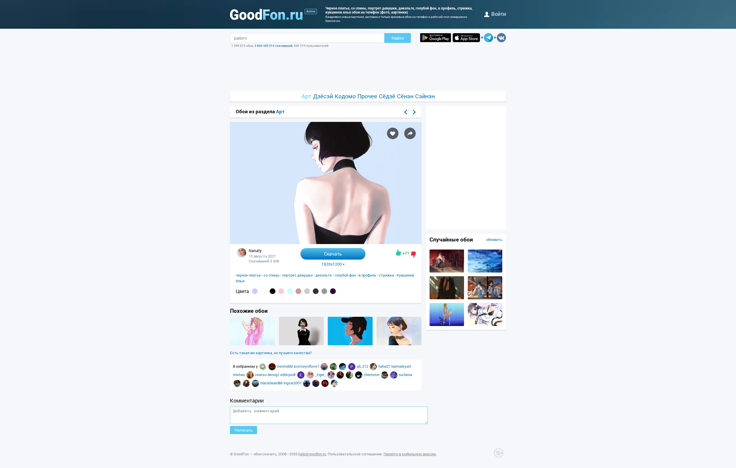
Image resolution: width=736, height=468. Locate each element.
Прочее (367, 96)
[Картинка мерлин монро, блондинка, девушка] (447, 324)
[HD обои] (435, 37)
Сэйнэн (425, 96)
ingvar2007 (292, 382)
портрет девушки (297, 275)
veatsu (261, 374)
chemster (372, 374)
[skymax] (325, 382)
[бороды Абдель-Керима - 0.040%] (307, 291)
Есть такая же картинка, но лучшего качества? (271, 352)
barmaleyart (401, 366)
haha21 (384, 366)
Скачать (333, 254)
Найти (398, 38)
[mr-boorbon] (373, 366)
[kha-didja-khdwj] (246, 382)
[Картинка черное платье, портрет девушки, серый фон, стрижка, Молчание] (301, 343)
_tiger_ (321, 374)
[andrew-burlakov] (324, 366)
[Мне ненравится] (413, 255)
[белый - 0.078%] (263, 291)
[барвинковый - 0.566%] (255, 291)
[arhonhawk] (237, 382)
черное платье (248, 275)
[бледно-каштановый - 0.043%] (298, 291)
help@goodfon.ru (312, 454)
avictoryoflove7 (307, 366)
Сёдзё (387, 96)
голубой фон (345, 275)
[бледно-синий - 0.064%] (290, 291)
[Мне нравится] (398, 252)
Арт (306, 96)
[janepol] (333, 366)
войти (498, 13)
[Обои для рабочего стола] (266, 14)
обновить (494, 239)
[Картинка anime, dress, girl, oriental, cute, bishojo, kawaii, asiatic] (485, 324)
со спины (271, 275)
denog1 (273, 374)
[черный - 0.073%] (272, 291)
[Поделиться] (410, 133)
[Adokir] (310, 374)
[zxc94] (250, 374)
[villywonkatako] (394, 374)
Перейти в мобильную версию (410, 454)
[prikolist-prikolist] (352, 366)
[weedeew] (263, 366)
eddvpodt (288, 374)
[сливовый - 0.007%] (333, 291)
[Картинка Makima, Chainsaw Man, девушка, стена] (447, 297)
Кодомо (345, 96)
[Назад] (405, 112)
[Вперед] (414, 112)
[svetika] (343, 366)
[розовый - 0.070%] (281, 291)
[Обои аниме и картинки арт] (311, 11)
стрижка (386, 275)
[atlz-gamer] (255, 382)
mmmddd (285, 366)
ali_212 (363, 366)
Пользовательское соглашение (355, 454)
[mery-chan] (340, 374)
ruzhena (405, 374)
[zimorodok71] (272, 366)
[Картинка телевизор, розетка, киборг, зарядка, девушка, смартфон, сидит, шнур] (447, 271)
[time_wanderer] (349, 374)
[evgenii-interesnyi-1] (301, 374)
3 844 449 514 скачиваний (273, 45)
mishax (239, 374)
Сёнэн (405, 96)
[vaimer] (331, 374)
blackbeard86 (271, 382)
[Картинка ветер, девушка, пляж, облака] (485, 271)
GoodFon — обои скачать (255, 454)
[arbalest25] (316, 382)
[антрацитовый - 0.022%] (316, 291)
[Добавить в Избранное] (392, 133)
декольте (323, 275)
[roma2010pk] (385, 374)
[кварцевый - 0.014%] (324, 291)
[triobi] (334, 382)
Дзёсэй (323, 96)
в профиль (367, 275)
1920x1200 (331, 264)
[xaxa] (359, 374)
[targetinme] (307, 382)
